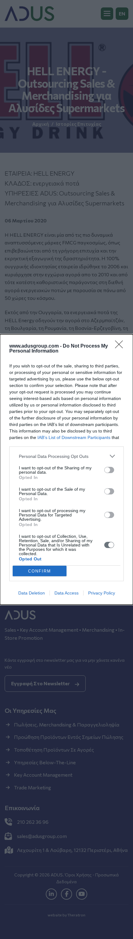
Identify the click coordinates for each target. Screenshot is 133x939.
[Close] (121, 346)
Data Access (66, 592)
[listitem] (66, 456)
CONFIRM (39, 571)
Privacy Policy (101, 592)
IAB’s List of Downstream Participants (73, 437)
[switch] (109, 470)
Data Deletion (31, 592)
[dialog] (66, 469)
